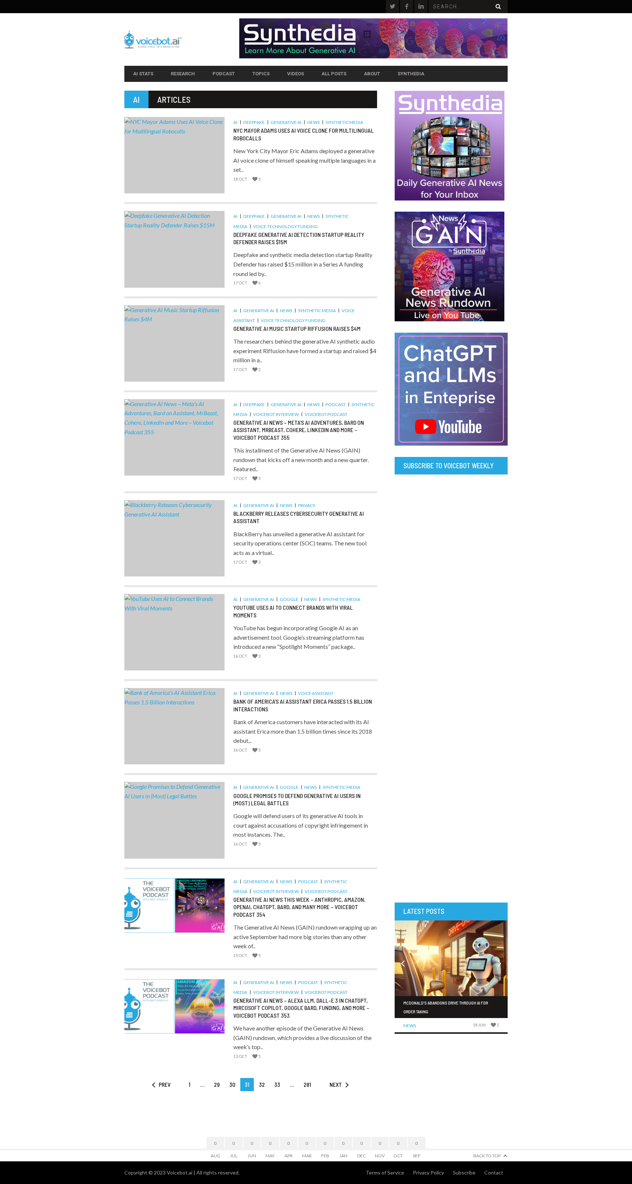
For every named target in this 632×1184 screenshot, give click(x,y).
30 (232, 1084)
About (372, 73)
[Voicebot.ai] (181, 39)
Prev (164, 1084)
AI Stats (143, 73)
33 (277, 1084)
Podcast (223, 73)
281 (307, 1084)
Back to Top (487, 1155)
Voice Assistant (316, 693)
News (313, 122)
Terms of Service (385, 1172)
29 (217, 1084)
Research (183, 73)
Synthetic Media (344, 122)
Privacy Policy (428, 1172)
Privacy (306, 505)
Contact (493, 1172)
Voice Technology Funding (285, 226)
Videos (295, 73)
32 (262, 1084)
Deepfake (254, 122)
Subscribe (464, 1172)
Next (336, 1084)
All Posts (333, 73)
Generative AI (286, 122)
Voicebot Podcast (326, 414)
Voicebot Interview (276, 414)
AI (235, 122)
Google (289, 599)
